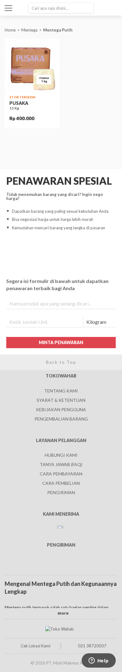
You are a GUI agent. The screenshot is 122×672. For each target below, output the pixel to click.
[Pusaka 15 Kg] (32, 66)
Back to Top (61, 362)
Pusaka (18, 103)
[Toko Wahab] (59, 629)
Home (10, 29)
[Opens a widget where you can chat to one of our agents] (98, 661)
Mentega (29, 29)
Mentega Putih (58, 29)
